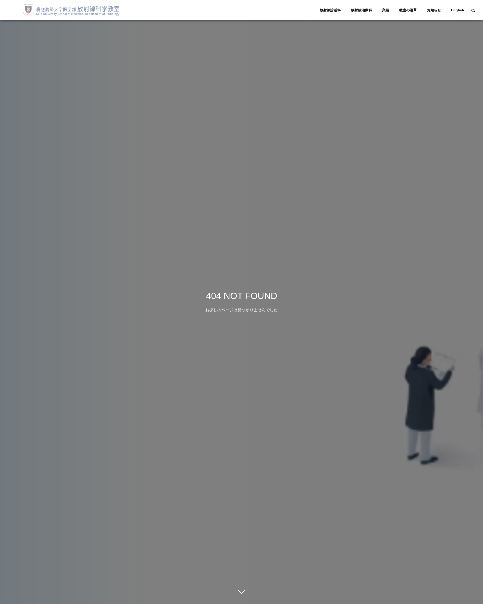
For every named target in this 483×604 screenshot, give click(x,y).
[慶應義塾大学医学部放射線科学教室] (73, 10)
